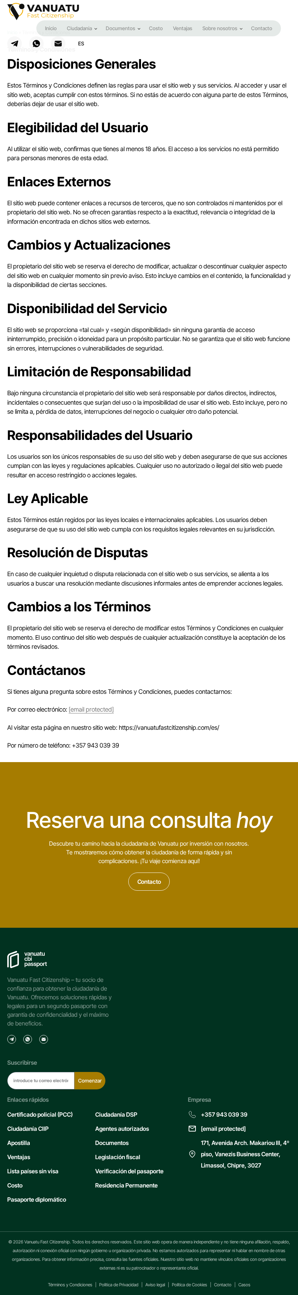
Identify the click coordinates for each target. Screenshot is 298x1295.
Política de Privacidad (118, 1284)
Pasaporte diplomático (36, 1199)
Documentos (120, 28)
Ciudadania (79, 28)
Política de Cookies (189, 1284)
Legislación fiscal (117, 1157)
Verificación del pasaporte (129, 1171)
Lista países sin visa (33, 1171)
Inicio (51, 28)
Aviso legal (155, 1284)
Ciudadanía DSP (116, 1114)
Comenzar (90, 1080)
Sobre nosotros (219, 28)
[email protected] (91, 709)
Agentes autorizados (122, 1128)
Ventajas (182, 28)
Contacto (261, 28)
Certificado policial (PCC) (40, 1114)
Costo (156, 28)
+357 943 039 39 (224, 1114)
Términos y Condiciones (70, 1284)
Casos (244, 1284)
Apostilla (18, 1142)
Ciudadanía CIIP (28, 1128)
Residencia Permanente (126, 1185)
